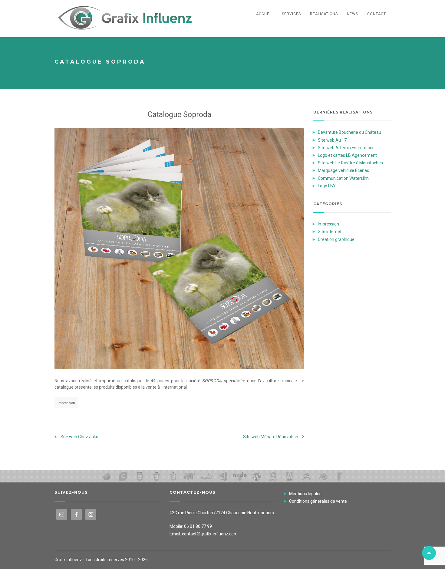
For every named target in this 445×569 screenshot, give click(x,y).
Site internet (329, 231)
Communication (343, 178)
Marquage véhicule (343, 170)
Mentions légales (305, 493)
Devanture (349, 132)
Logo (327, 185)
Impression (66, 403)
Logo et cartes (347, 155)
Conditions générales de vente (318, 501)
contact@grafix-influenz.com (210, 533)
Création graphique (336, 239)
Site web (79, 436)
